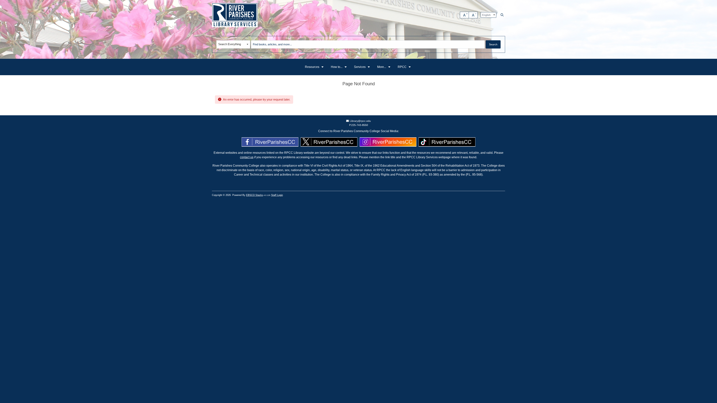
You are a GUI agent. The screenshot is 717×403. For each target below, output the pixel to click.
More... (382, 66)
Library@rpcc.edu (360, 120)
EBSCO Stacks (254, 195)
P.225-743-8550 (358, 125)
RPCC (402, 66)
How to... (337, 66)
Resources (312, 66)
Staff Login (277, 195)
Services (360, 66)
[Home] (235, 15)
